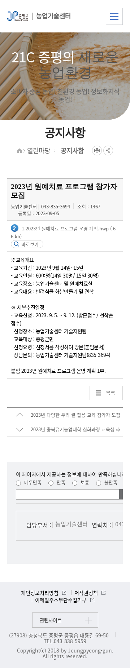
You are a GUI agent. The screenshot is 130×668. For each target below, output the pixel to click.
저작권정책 (86, 592)
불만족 (110, 482)
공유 (108, 150)
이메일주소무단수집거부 (61, 599)
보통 (84, 482)
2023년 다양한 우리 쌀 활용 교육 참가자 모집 (75, 414)
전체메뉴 (114, 16)
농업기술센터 (53, 16)
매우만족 (32, 482)
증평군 (17, 16)
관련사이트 (50, 620)
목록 (110, 392)
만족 (60, 482)
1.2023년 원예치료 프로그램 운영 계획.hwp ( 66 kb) (63, 232)
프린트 (97, 150)
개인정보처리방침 (39, 592)
